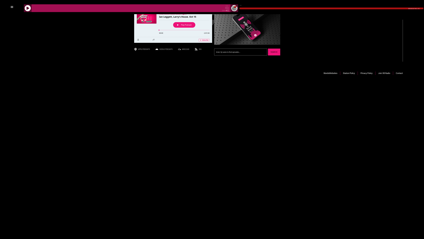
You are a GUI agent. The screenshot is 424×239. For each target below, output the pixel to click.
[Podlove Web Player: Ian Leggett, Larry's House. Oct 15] (173, 26)
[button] (12, 7)
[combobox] (240, 52)
